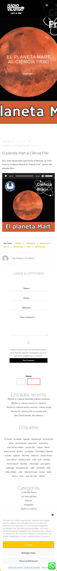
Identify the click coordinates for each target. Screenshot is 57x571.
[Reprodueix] (6, 176)
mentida (46, 460)
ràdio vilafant (11, 472)
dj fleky (20, 451)
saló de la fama (30, 472)
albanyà (18, 243)
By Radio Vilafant (21, 142)
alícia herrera (20, 443)
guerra (6, 247)
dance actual (9, 451)
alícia (11, 443)
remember (40, 468)
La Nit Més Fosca (28, 492)
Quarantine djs (22, 468)
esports (8, 455)
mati (34, 460)
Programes (22, 146)
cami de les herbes (15, 447)
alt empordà (48, 439)
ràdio (49, 468)
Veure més (27, 74)
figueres (16, 455)
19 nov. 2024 (7, 142)
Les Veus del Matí (9, 146)
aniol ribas (32, 443)
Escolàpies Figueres (44, 451)
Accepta (28, 544)
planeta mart (40, 247)
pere (29, 247)
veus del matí (31, 476)
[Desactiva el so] (42, 176)
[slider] (49, 175)
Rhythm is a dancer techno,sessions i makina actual (29, 407)
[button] (52, 514)
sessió (42, 472)
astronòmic (30, 243)
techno (15, 476)
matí (40, 460)
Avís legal (45, 567)
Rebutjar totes (28, 552)
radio (32, 468)
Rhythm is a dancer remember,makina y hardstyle (29, 399)
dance (47, 447)
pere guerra (45, 464)
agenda (26, 439)
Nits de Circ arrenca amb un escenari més (29, 411)
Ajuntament (36, 439)
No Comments (35, 146)
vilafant (42, 476)
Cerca (28, 376)
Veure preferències (28, 560)
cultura (40, 447)
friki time (25, 455)
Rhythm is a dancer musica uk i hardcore (28, 403)
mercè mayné (12, 464)
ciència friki (44, 243)
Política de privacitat (32, 567)
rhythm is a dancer (29, 509)
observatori (18, 247)
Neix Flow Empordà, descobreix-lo (28, 415)
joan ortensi (12, 460)
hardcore (34, 455)
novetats (23, 464)
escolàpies (29, 451)
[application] (28, 176)
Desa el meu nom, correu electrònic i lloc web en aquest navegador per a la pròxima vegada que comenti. (28, 352)
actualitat (17, 439)
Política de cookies (15, 567)
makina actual (24, 460)
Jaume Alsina (46, 455)
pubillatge (10, 468)
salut (20, 472)
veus (21, 476)
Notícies (28, 501)
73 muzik (8, 439)
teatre (49, 472)
